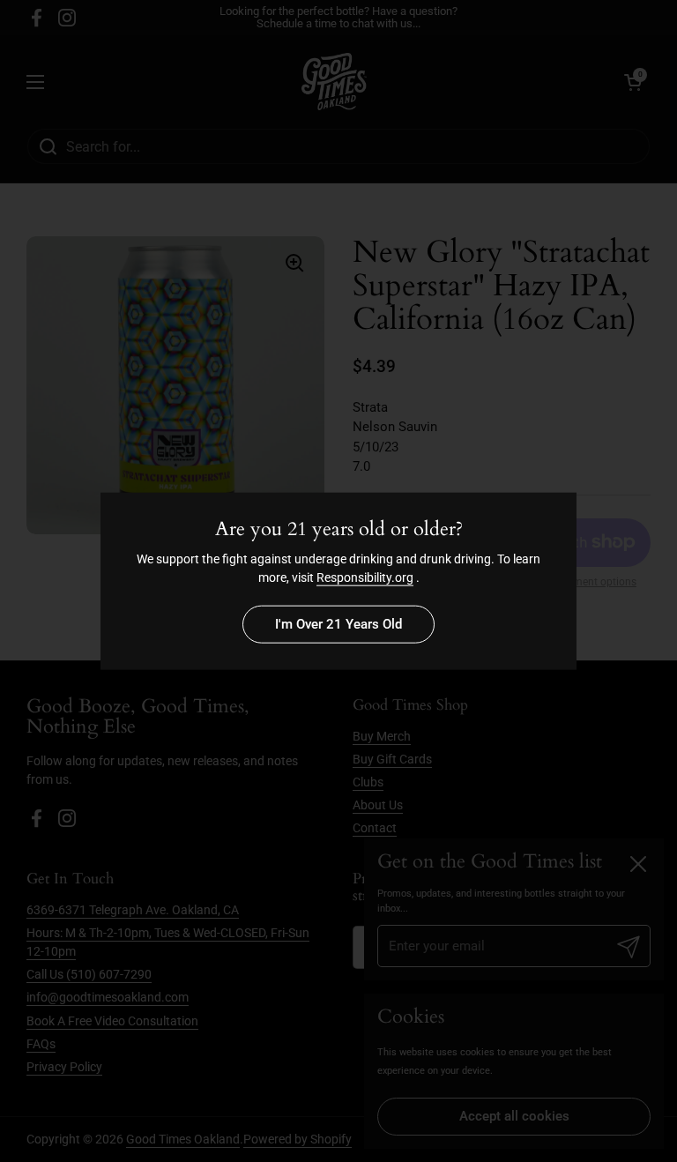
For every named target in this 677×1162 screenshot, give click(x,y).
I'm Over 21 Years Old (338, 624)
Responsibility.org (364, 577)
